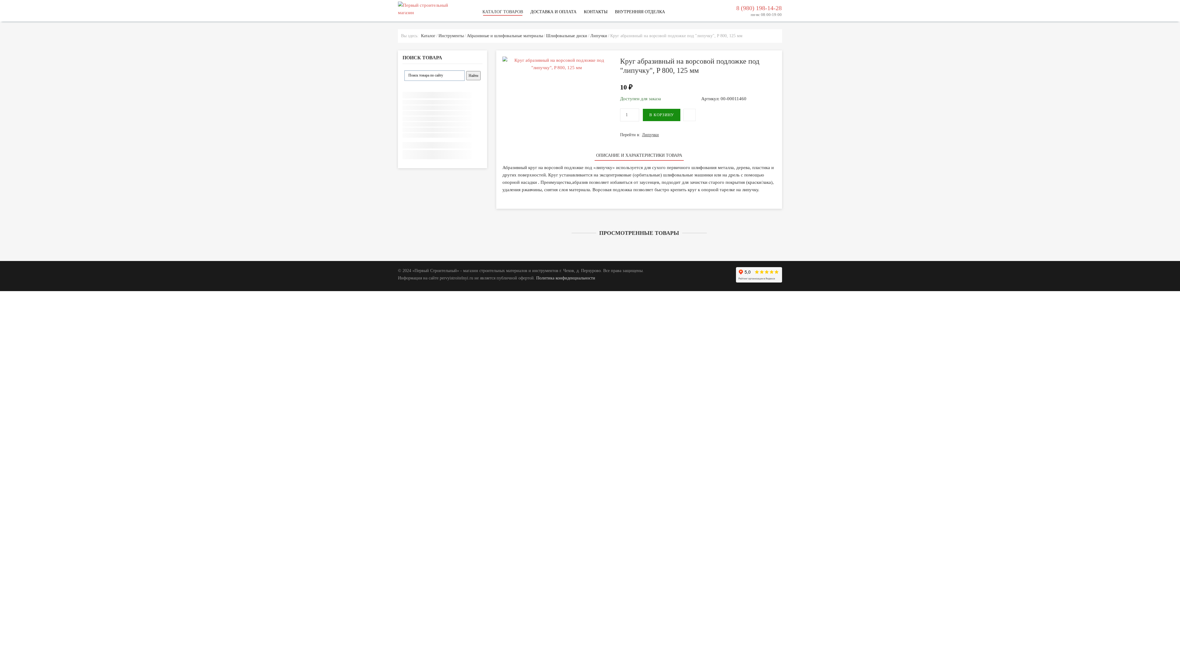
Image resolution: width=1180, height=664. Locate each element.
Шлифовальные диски (566, 36)
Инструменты (451, 36)
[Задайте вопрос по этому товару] (689, 115)
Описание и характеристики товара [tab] (639, 155)
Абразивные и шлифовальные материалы (505, 36)
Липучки (598, 36)
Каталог (428, 36)
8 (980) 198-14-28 (759, 8)
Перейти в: (639, 134)
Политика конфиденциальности (565, 278)
